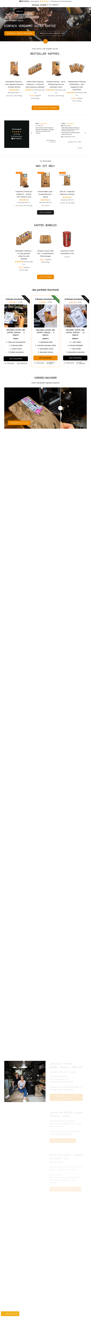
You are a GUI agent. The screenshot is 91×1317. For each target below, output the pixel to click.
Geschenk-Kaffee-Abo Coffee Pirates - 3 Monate (15, 332)
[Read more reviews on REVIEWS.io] (16, 139)
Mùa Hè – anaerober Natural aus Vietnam (67, 193)
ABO (49, 11)
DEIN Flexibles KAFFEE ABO (52, 33)
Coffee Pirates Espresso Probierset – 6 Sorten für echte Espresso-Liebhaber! (35, 84)
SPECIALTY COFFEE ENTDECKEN (19, 33)
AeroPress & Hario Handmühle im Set (67, 252)
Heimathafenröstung (19, 423)
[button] (14, 91)
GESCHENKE (20, 16)
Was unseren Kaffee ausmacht (65, 1189)
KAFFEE (29, 11)
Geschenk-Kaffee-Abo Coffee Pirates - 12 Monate (75, 332)
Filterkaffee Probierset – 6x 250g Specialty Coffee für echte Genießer (23, 255)
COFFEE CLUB (58, 11)
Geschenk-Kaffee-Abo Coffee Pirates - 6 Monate (45, 332)
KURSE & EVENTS (43, 16)
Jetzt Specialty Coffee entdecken (66, 1097)
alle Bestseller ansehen (45, 108)
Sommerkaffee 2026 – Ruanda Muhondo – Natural (45, 194)
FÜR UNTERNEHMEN (60, 16)
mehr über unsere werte (63, 1141)
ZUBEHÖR (31, 16)
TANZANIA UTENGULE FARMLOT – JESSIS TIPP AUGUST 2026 (23, 194)
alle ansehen (45, 212)
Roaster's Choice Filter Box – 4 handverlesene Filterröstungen (45, 253)
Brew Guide (76, 423)
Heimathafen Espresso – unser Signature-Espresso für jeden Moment (14, 84)
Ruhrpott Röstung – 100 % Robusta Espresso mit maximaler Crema (56, 84)
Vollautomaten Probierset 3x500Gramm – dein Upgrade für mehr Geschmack (77, 86)
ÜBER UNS (19, 19)
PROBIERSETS (40, 11)
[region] (58, 133)
